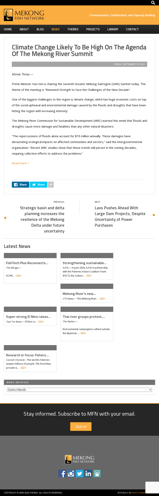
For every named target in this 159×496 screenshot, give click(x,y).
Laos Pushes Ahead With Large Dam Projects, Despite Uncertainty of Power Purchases (120, 216)
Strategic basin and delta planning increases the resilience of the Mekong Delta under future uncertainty (42, 219)
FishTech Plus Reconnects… (27, 262)
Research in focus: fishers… (27, 355)
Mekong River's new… (79, 293)
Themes (73, 29)
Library (112, 29)
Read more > (21, 163)
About (24, 29)
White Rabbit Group (143, 492)
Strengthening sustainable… (85, 262)
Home (8, 29)
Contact (132, 29)
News (56, 29)
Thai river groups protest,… (84, 316)
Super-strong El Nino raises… (28, 316)
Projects (93, 29)
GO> (19, 275)
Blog (40, 29)
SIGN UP (80, 426)
